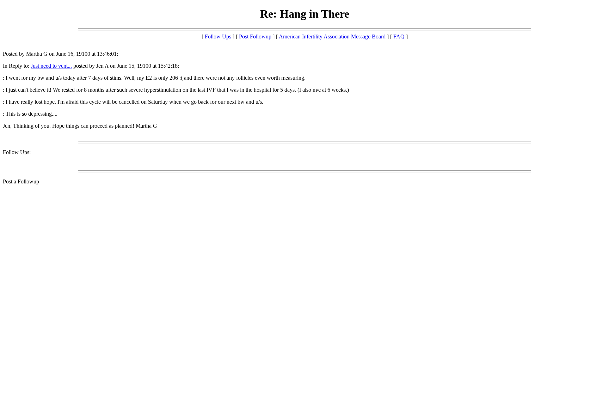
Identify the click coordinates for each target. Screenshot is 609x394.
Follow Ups (218, 37)
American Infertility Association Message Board (332, 37)
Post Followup (255, 37)
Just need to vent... (51, 66)
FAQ (399, 37)
